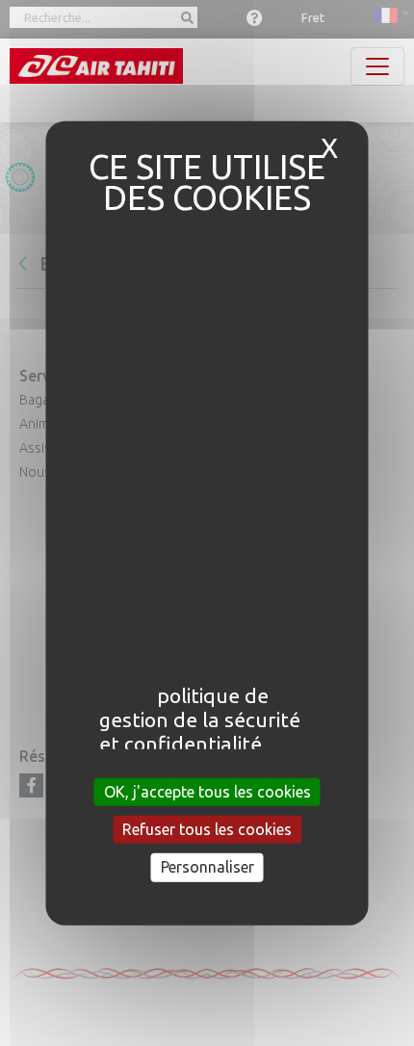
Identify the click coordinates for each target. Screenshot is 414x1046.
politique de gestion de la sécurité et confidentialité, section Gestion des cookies (199, 743)
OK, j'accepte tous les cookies (207, 791)
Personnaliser (207, 867)
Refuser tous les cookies (207, 829)
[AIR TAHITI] (96, 66)
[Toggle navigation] (377, 66)
